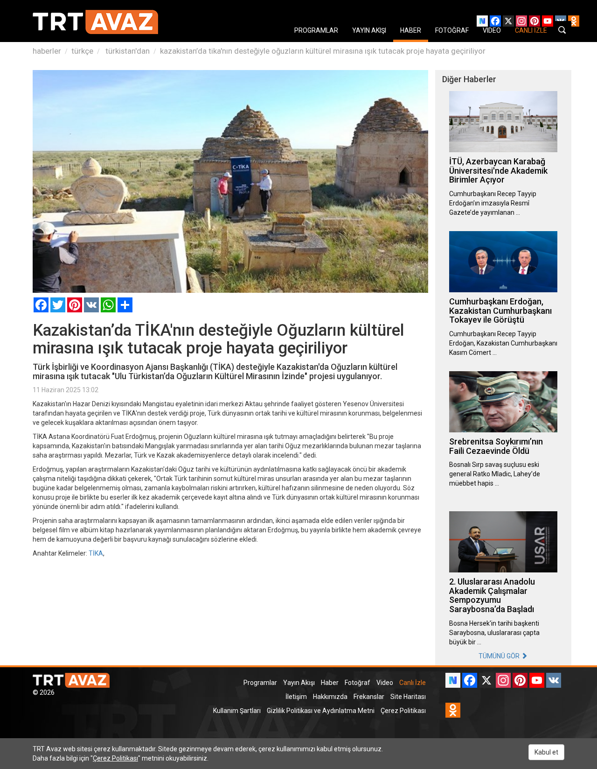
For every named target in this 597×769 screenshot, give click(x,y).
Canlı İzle (412, 682)
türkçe (82, 51)
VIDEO (492, 30)
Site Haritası (408, 696)
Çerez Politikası (403, 710)
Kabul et (546, 752)
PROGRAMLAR (316, 30)
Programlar (260, 682)
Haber (330, 682)
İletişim (296, 696)
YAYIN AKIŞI (369, 30)
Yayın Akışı (299, 682)
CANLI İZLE (531, 30)
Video (384, 682)
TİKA (96, 553)
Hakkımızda (330, 696)
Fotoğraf (357, 682)
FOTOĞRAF (452, 30)
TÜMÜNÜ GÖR (500, 656)
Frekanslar (369, 696)
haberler (47, 51)
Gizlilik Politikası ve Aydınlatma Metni (321, 710)
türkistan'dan (127, 51)
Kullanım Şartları (237, 710)
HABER (410, 30)
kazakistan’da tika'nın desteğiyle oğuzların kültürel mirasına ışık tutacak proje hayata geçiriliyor (323, 51)
